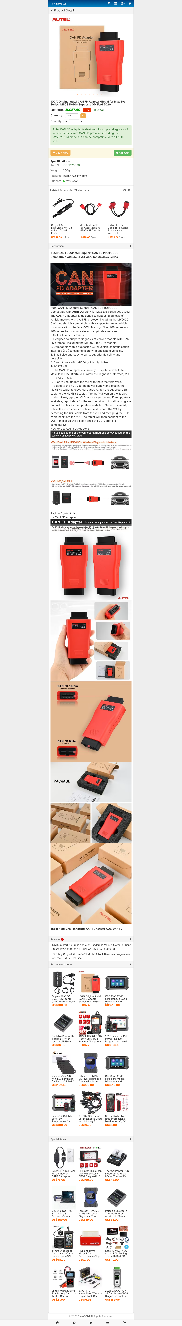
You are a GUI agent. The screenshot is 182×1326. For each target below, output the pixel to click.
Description (57, 245)
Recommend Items (61, 964)
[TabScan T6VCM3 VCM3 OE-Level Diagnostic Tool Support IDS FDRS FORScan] (90, 1197)
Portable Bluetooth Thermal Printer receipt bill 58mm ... (63, 1039)
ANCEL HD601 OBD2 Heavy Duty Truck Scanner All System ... (90, 1040)
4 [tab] (89, 94)
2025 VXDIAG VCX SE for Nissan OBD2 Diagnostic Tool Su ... (116, 1294)
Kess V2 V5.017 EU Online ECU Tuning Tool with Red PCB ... (117, 1253)
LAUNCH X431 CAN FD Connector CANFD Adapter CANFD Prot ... (63, 1174)
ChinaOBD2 (84, 1316)
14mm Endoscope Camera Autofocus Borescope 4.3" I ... (63, 1253)
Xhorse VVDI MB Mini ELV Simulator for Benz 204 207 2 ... (63, 1080)
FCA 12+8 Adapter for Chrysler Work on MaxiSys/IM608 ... (118, 229)
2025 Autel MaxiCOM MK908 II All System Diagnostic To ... (61, 229)
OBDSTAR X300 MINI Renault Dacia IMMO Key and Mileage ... (116, 1000)
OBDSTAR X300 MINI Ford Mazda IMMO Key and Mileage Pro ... (115, 1080)
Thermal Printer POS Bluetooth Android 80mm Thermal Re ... (117, 1173)
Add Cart (123, 152)
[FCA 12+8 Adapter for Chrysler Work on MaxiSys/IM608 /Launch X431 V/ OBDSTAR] (119, 208)
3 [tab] (85, 94)
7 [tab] (101, 94)
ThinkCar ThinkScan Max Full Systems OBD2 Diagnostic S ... (90, 1174)
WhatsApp (72, 180)
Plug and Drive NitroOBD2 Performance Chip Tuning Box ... (89, 1254)
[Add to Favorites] (83, 115)
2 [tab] (81, 94)
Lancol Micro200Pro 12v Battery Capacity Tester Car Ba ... (64, 1293)
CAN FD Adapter (95, 928)
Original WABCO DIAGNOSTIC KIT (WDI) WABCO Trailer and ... (64, 1000)
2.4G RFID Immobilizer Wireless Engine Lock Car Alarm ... (90, 1294)
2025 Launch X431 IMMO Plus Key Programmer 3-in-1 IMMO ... (116, 1040)
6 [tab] (97, 94)
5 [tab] (93, 94)
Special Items (58, 1139)
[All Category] (109, 3)
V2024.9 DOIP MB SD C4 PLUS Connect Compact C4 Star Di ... (62, 1214)
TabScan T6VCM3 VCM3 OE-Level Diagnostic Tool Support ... (88, 1214)
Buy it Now (61, 152)
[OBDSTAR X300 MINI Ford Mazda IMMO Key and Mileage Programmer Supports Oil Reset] (117, 1062)
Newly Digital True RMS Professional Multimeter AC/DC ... (117, 1119)
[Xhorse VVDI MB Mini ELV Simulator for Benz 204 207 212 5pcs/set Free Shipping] (64, 1062)
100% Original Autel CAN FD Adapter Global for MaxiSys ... (89, 1000)
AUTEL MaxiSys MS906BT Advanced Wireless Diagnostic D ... (89, 230)
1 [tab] (77, 94)
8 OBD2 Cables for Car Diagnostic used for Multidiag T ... (90, 1119)
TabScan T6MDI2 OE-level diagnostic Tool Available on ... (89, 1079)
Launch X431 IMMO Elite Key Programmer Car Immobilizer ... (63, 1120)
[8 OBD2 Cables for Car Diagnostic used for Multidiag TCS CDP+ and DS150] (90, 1102)
